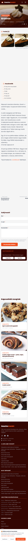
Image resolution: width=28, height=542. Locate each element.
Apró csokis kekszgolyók (10, 326)
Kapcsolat (3, 523)
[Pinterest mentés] (24, 24)
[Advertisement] (14, 65)
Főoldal (2, 12)
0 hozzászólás (20, 21)
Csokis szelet (6, 385)
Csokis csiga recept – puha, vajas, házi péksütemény (13, 355)
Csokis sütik (14, 12)
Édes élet (8, 12)
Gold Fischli (3, 458)
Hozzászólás (4, 227)
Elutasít (12, 539)
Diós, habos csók (17, 502)
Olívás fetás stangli (5, 454)
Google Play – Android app (8, 438)
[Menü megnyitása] (25, 2)
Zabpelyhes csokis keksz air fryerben (10, 447)
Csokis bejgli (6, 414)
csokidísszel (15, 160)
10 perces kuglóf (8, 512)
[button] (7, 40)
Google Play (8, 258)
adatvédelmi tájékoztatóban (7, 536)
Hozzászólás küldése (9, 244)
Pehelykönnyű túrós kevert (15, 508)
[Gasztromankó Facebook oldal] (2, 436)
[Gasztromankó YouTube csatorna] (5, 436)
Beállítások (4, 539)
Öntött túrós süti (8, 514)
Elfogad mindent (20, 539)
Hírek (2, 528)
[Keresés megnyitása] (22, 2)
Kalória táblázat (4, 526)
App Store (20, 258)
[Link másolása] (26, 24)
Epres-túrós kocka (5, 452)
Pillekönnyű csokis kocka (11, 500)
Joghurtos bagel (5, 460)
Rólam (2, 521)
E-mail (3, 222)
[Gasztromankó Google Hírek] (8, 436)
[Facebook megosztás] (22, 24)
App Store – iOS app (7, 440)
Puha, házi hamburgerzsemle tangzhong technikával (13, 464)
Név (2, 216)
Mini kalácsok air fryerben (7, 462)
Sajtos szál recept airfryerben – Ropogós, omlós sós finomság (13, 450)
